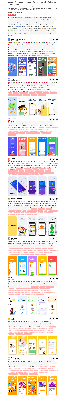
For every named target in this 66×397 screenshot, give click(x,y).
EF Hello (13, 118)
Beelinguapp (15, 358)
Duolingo (14, 238)
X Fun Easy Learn (16, 198)
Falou (12, 278)
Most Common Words (18, 39)
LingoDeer (14, 318)
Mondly (13, 158)
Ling (12, 79)
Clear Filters (12, 14)
